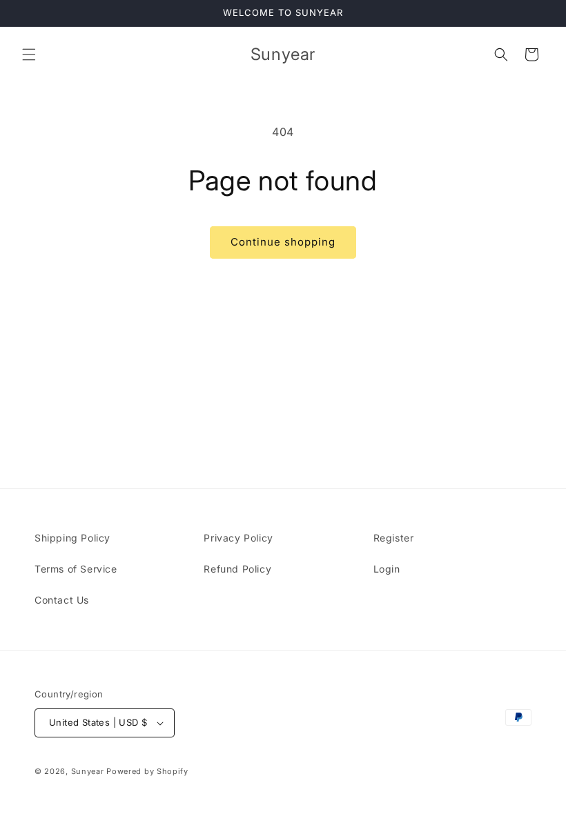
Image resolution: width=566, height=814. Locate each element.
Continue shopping (283, 241)
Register (393, 538)
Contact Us (62, 600)
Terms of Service (76, 569)
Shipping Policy (72, 538)
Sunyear (87, 771)
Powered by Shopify (147, 771)
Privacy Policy (238, 538)
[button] (29, 54)
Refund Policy (237, 569)
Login (386, 569)
